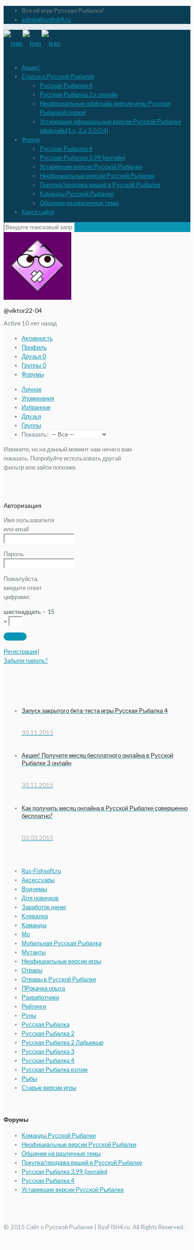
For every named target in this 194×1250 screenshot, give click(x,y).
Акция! (31, 67)
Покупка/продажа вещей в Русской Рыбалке (100, 184)
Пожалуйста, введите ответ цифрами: (23, 587)
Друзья (34, 356)
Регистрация (20, 651)
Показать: (35, 434)
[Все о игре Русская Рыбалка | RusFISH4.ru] (32, 43)
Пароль (14, 554)
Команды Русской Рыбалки (77, 193)
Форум (31, 139)
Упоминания (38, 398)
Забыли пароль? (26, 660)
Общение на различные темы (79, 202)
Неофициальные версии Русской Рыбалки (97, 175)
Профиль (34, 347)
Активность (37, 338)
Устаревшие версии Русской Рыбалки (91, 166)
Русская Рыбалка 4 (66, 85)
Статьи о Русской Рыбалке (58, 76)
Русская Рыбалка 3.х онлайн (79, 94)
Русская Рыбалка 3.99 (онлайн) (82, 157)
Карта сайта (38, 211)
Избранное (36, 407)
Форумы (33, 374)
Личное (32, 389)
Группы (34, 365)
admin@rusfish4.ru (46, 19)
